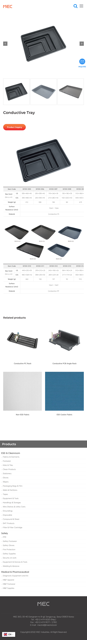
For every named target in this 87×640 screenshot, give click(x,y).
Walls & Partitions (10, 490)
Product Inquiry (14, 127)
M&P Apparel (8, 580)
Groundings (8, 511)
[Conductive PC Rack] (22, 322)
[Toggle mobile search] (75, 6)
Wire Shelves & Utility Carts (14, 507)
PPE (4, 537)
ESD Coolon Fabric (64, 415)
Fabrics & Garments (11, 457)
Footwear (7, 461)
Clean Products (9, 469)
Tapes (5, 494)
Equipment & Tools (11, 498)
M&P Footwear (9, 584)
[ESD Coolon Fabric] (64, 373)
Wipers (6, 482)
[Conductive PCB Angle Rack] (64, 322)
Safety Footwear (10, 541)
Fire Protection (9, 550)
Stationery (7, 474)
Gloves (5, 478)
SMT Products (8, 523)
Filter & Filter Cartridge (12, 528)
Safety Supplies (9, 554)
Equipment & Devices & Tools (15, 562)
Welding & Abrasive (11, 566)
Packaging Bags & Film (12, 486)
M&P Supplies (8, 588)
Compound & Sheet (11, 519)
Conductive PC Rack (22, 364)
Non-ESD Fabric (22, 415)
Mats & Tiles (8, 465)
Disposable (7, 515)
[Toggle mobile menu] (82, 6)
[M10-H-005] (43, 43)
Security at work (9, 558)
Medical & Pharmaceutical (15, 572)
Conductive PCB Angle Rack (64, 364)
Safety (4, 533)
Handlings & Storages (12, 503)
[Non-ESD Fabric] (22, 373)
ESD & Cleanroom (10, 453)
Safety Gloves (8, 545)
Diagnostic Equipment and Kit (15, 576)
